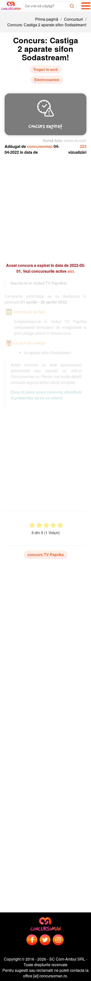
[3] (46, 525)
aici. (71, 271)
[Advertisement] (45, 206)
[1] (32, 525)
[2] (39, 525)
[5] (60, 525)
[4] (53, 525)
